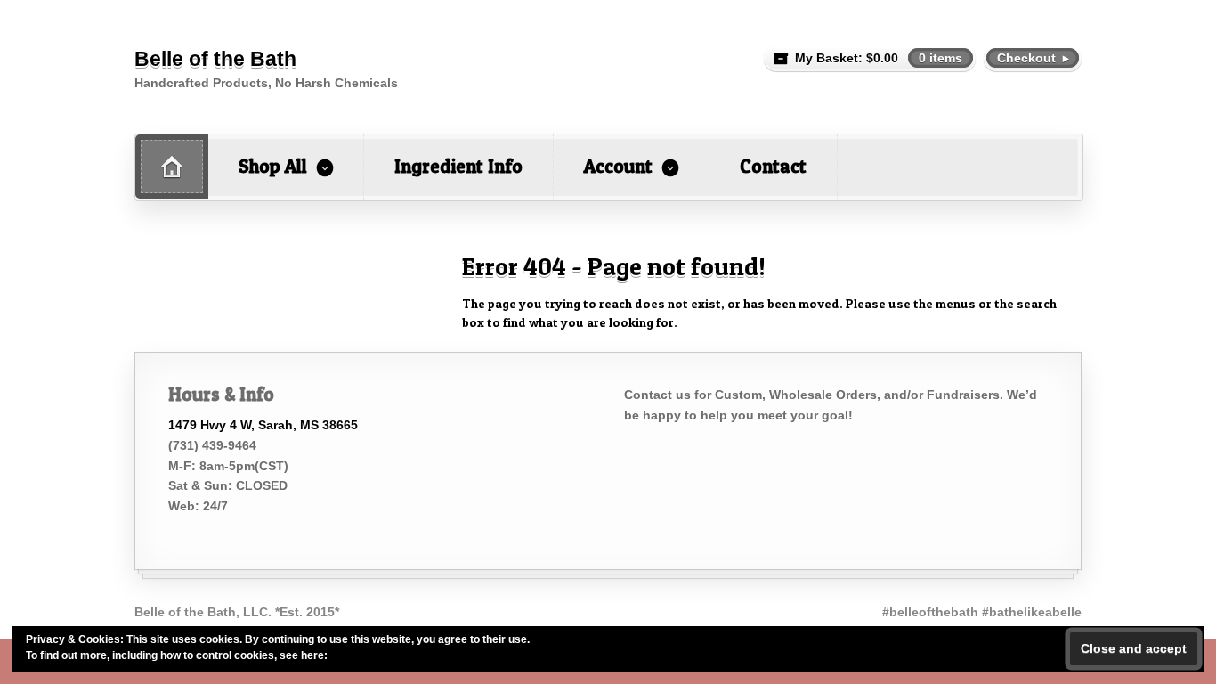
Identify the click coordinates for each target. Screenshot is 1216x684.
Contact (773, 166)
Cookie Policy (365, 655)
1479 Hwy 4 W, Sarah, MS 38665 (263, 425)
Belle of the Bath (215, 58)
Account (618, 166)
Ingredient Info (458, 166)
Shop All (273, 166)
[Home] (171, 166)
